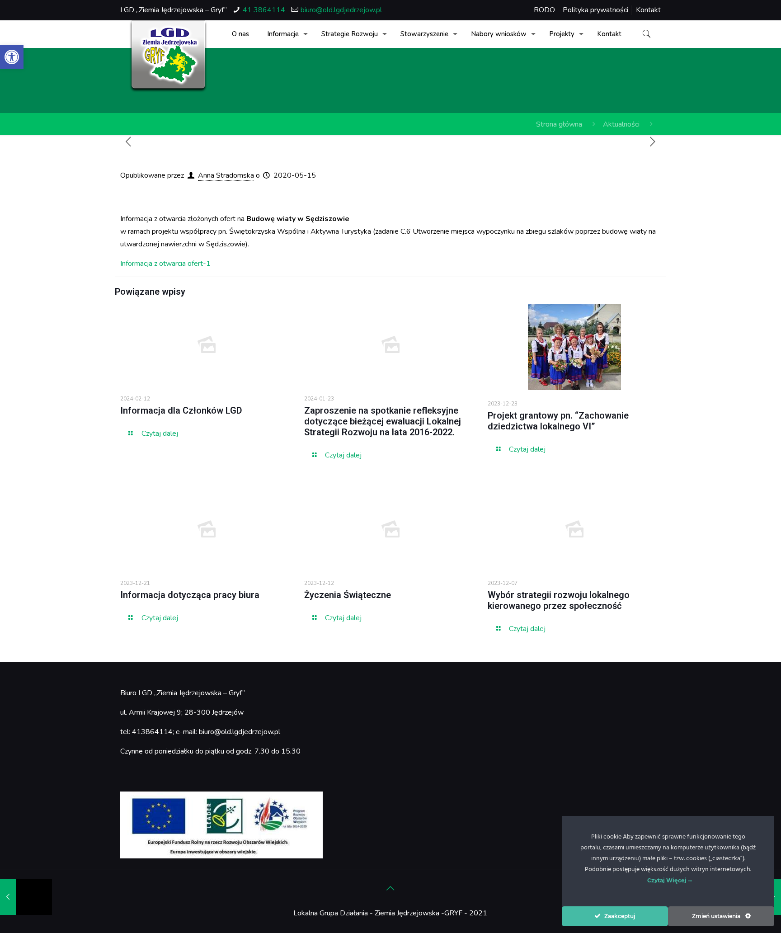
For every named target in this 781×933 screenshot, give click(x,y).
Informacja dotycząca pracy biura (189, 594)
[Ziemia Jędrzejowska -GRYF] (168, 56)
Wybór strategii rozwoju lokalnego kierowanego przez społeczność (559, 600)
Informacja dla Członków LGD (181, 410)
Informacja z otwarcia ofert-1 (165, 264)
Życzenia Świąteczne (347, 594)
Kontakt (648, 10)
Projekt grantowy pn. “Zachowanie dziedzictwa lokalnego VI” (558, 421)
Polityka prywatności (595, 10)
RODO (544, 10)
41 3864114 (264, 10)
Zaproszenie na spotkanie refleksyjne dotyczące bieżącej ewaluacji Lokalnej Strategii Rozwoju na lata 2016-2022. (382, 421)
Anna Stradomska (226, 175)
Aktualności (621, 124)
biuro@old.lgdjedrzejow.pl (341, 10)
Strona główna (559, 124)
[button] (12, 57)
